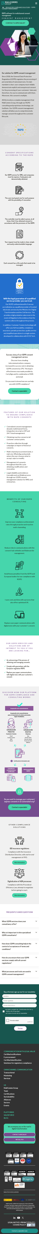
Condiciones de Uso (25, 1009)
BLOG (6, 1118)
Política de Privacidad (13, 1011)
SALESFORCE (9, 1115)
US (5, 1085)
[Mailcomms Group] (10, 3)
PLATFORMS (9, 1112)
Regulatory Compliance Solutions (18, 7)
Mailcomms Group (3, 7)
